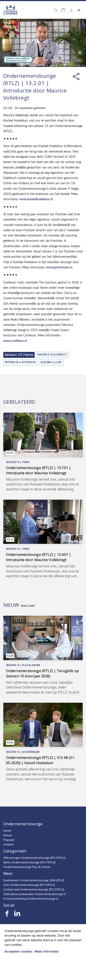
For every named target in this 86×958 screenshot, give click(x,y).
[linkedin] (17, 915)
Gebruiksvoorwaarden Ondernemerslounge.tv (34, 894)
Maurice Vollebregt (52, 355)
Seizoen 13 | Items (19, 354)
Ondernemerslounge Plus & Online (26, 867)
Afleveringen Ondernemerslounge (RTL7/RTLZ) (34, 858)
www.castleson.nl (15, 341)
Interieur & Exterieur (20, 362)
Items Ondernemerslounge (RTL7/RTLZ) (29, 862)
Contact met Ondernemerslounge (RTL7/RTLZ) (33, 889)
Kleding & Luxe (51, 362)
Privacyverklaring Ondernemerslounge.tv (30, 899)
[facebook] (7, 915)
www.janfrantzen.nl (59, 267)
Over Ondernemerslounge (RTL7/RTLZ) (29, 885)
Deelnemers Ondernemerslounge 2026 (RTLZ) (33, 880)
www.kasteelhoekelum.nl (36, 199)
